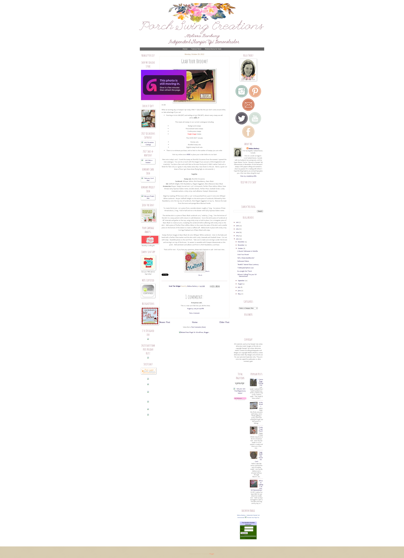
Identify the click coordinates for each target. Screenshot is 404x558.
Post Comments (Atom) (198, 327)
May (239, 294)
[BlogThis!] (213, 286)
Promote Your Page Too (253, 517)
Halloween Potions (243, 261)
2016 (237, 226)
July (239, 287)
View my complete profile (248, 176)
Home (185, 49)
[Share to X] (215, 286)
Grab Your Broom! (243, 254)
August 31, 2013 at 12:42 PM (195, 308)
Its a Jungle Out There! (244, 271)
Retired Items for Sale (213, 49)
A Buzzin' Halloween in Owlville (247, 251)
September (241, 281)
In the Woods (261, 404)
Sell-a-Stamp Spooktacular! (245, 258)
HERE (188, 154)
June (239, 291)
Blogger (212, 554)
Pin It (207, 271)
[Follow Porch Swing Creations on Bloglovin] (240, 400)
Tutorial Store (196, 49)
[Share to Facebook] (217, 286)
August (240, 284)
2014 (237, 232)
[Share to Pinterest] (219, 286)
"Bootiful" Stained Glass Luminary (248, 264)
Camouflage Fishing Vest (261, 382)
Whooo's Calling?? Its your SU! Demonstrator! (247, 275)
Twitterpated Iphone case (245, 268)
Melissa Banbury (192, 286)
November (241, 245)
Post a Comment (194, 313)
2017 (237, 222)
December (241, 242)
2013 (237, 236)
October (240, 248)
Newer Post (164, 322)
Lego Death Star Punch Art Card (259, 456)
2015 (237, 229)
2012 (237, 239)
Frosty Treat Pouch (261, 429)
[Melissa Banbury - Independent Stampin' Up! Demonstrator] (246, 517)
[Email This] (211, 286)
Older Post (224, 322)
